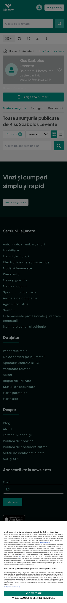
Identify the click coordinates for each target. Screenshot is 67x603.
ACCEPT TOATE (33, 593)
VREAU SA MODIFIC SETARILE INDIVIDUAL (33, 597)
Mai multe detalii (45, 542)
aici (20, 556)
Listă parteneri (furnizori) (12, 587)
